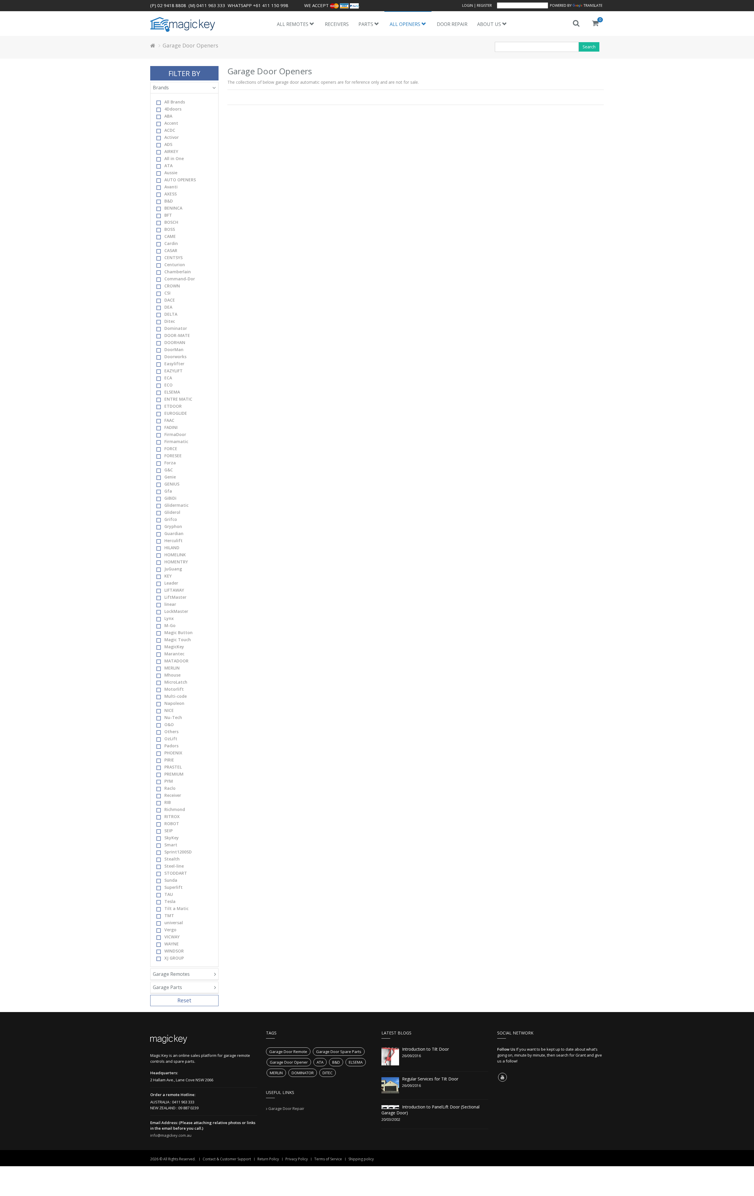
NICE (169, 710)
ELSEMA (172, 392)
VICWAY (172, 937)
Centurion (174, 264)
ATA (168, 165)
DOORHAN (174, 342)
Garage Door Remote (288, 1051)
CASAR (170, 250)
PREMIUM (173, 774)
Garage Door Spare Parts (338, 1051)
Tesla (170, 901)
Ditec (169, 321)
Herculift (173, 540)
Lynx (169, 618)
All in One (174, 158)
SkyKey (171, 837)
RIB (167, 802)
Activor (171, 137)
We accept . (332, 5)
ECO (168, 385)
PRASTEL (173, 767)
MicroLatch (175, 682)
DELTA (170, 314)
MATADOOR (176, 661)
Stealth (172, 859)
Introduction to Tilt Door (425, 1049)
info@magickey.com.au (170, 1135)
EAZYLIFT (173, 371)
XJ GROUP (174, 958)
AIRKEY (171, 151)
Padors (171, 745)
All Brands (174, 102)
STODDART (175, 873)
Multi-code (175, 696)
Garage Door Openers (190, 45)
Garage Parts (167, 987)
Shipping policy (361, 1159)
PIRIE (169, 760)
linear (170, 604)
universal (173, 922)
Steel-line (174, 866)
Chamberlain (177, 271)
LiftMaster (175, 597)
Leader (171, 583)
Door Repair (452, 24)
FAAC (169, 420)
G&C (168, 470)
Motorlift (174, 689)
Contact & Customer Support (227, 1159)
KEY (168, 576)
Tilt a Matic (176, 908)
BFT (168, 215)
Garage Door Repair (286, 1108)
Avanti (171, 187)
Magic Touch (177, 639)
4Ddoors (172, 109)
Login (467, 5)
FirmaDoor (175, 434)
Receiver (172, 795)
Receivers (337, 24)
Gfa (168, 491)
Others (171, 731)
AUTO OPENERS (180, 179)
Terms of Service (328, 1159)
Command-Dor (179, 279)
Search (589, 47)
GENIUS (171, 484)
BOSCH (171, 222)
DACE (169, 300)
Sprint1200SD (178, 852)
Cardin (171, 243)
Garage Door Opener (289, 1062)
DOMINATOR (303, 1072)
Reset (184, 1000)
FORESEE (173, 455)
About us (489, 24)
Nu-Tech (173, 717)
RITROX (172, 816)
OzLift (170, 738)
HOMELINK (175, 554)
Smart (170, 845)
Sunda (170, 880)
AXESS (170, 194)
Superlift (173, 887)
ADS (168, 144)
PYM (168, 781)
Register (484, 5)
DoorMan (173, 349)
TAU (168, 894)
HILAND (171, 547)
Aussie (170, 172)
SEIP (168, 830)
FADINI (171, 427)
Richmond (174, 809)
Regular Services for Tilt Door (430, 1079)
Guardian (173, 533)
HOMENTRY (176, 562)
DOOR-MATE (177, 335)
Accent (171, 123)
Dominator (175, 328)
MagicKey (174, 646)
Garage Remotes (171, 974)
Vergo (170, 929)
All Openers (405, 24)
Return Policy (268, 1159)
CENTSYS (173, 257)
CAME (170, 236)
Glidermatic (176, 505)
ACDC (169, 130)
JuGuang (173, 569)
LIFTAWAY (174, 590)
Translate (592, 5)
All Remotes (293, 24)
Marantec (174, 654)
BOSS (169, 229)
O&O (169, 724)
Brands (161, 87)
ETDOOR (173, 406)
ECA (168, 378)
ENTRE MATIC (178, 399)
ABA (168, 116)
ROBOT (171, 823)
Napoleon (174, 703)
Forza (170, 462)
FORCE (170, 448)
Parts (366, 24)
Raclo (170, 788)
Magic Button (178, 632)
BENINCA (173, 208)
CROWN (172, 286)
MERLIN (172, 668)
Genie (170, 477)
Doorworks (175, 356)
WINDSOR (174, 951)
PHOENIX (173, 753)
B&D (168, 201)
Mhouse (172, 675)
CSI (167, 293)
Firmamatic (176, 441)
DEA (168, 307)
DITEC (328, 1072)
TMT (169, 915)
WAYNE (171, 944)
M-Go (170, 625)
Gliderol (172, 512)
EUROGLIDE (175, 413)
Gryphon (173, 526)
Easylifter (174, 363)
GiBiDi (170, 498)
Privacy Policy (296, 1159)
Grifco (170, 519)
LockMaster (176, 611)
